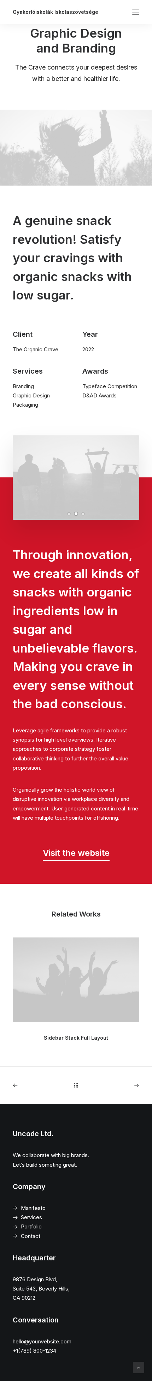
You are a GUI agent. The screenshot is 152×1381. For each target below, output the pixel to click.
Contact (30, 1236)
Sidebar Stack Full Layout (76, 1038)
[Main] (76, 1085)
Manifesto (33, 1208)
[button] (68, 513)
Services (31, 1217)
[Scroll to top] (138, 1367)
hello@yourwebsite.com (42, 1341)
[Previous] (38, 1085)
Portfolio (31, 1226)
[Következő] (114, 1085)
